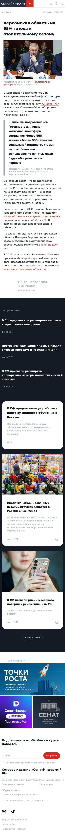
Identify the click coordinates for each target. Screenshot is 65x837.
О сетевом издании (13, 784)
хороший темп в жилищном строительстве (32, 216)
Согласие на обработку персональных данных (30, 762)
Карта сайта (8, 824)
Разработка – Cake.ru (14, 828)
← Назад (6, 12)
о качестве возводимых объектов (31, 267)
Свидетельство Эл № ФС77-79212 (20, 780)
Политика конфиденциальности (20, 794)
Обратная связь (11, 790)
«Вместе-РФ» (50, 103)
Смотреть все (32, 637)
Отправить (51, 755)
